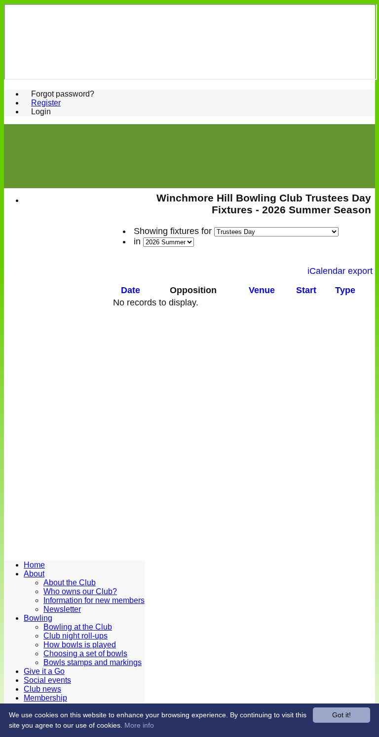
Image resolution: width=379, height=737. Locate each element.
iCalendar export (340, 271)
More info (139, 725)
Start (306, 290)
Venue (262, 290)
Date (130, 290)
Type (345, 290)
